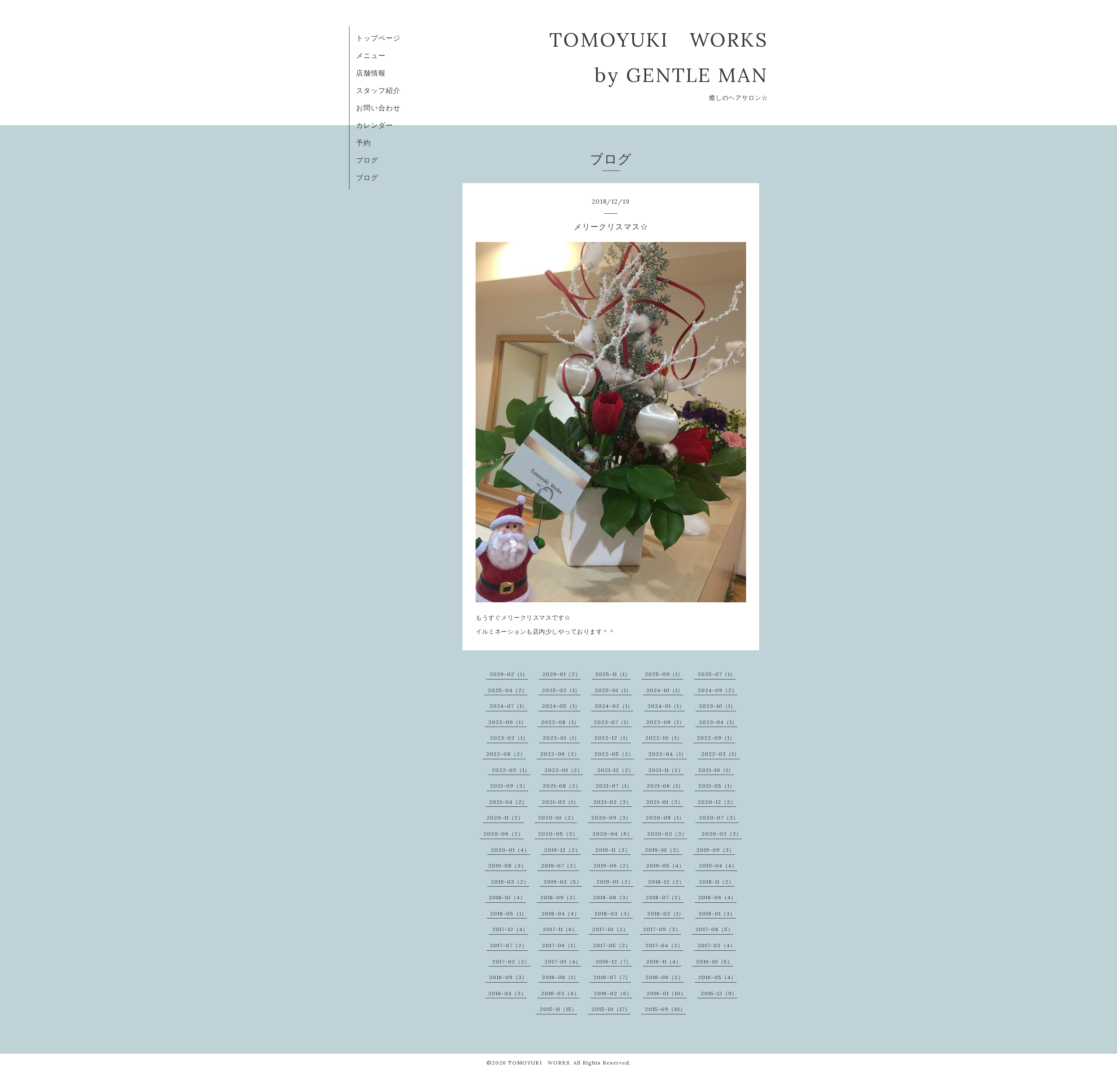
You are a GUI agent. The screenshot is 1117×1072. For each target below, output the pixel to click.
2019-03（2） (510, 881)
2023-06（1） (665, 722)
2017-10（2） (610, 929)
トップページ (378, 38)
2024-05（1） (561, 706)
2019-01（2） (615, 881)
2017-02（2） (511, 961)
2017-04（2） (664, 945)
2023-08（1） (560, 722)
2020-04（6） (613, 833)
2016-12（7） (614, 961)
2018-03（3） (613, 913)
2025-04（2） (508, 690)
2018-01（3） (717, 913)
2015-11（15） (558, 1009)
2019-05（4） (665, 865)
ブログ (367, 160)
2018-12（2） (666, 881)
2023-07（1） (613, 722)
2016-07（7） (612, 977)
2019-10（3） (663, 850)
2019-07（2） (560, 865)
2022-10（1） (663, 737)
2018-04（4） (560, 913)
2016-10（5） (714, 961)
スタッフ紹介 (378, 90)
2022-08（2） (506, 754)
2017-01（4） (563, 961)
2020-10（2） (557, 817)
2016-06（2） (664, 977)
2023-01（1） (561, 737)
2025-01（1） (613, 690)
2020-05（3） (558, 833)
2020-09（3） (611, 817)
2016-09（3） (508, 977)
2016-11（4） (664, 961)
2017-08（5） (714, 929)
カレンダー (374, 125)
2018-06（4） (717, 897)
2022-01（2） (564, 770)
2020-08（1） (665, 817)
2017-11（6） (560, 929)
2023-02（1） (509, 737)
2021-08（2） (562, 785)
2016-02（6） (613, 993)
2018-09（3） (559, 897)
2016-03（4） (560, 993)
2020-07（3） (719, 817)
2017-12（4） (510, 929)
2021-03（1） (560, 802)
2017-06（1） (560, 945)
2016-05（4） (717, 977)
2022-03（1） (720, 754)
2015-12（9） (719, 993)
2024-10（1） (664, 690)
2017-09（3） (662, 929)
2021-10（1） (716, 770)
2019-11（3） (612, 850)
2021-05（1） (716, 785)
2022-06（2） (560, 754)
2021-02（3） (612, 802)
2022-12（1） (612, 737)
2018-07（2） (665, 897)
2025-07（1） (717, 674)
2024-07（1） (509, 706)
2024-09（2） (717, 690)
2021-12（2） (615, 770)
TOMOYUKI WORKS (539, 1062)
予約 (363, 142)
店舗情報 (371, 72)
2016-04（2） (507, 993)
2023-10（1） (717, 706)
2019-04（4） (718, 865)
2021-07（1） (614, 785)
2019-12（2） (562, 850)
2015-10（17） (611, 1009)
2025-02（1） (561, 690)
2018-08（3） (612, 897)
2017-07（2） (509, 945)
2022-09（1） (716, 737)
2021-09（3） (509, 785)
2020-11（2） (505, 817)
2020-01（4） (510, 850)
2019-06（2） (612, 865)
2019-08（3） (507, 865)
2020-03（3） (667, 833)
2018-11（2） (716, 881)
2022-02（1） (511, 770)
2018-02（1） (665, 913)
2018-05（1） (508, 913)
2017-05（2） (612, 945)
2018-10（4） (507, 897)
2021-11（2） (666, 770)
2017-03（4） (717, 945)
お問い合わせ (378, 107)
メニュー (371, 55)
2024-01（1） (666, 706)
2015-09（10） (665, 1009)
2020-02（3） (722, 833)
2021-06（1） (665, 785)
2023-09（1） (507, 722)
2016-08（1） (560, 977)
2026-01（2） (561, 674)
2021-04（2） (508, 802)
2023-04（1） (718, 722)
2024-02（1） (614, 706)
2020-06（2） (503, 833)
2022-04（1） (667, 754)
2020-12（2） (717, 802)
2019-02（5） (563, 881)
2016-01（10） (666, 993)
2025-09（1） (664, 674)
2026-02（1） (509, 674)
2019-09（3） (715, 850)
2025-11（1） (612, 674)
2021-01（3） (664, 802)
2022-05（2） (614, 754)
